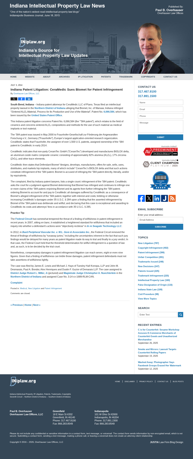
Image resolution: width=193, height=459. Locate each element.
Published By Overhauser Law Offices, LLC (169, 10)
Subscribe (160, 227)
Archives (64, 77)
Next (36, 305)
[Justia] (164, 198)
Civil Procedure (148, 294)
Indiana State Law (150, 289)
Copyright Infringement (153, 248)
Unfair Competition (151, 257)
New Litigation (34, 288)
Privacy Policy (146, 381)
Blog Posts (178, 381)
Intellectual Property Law (154, 280)
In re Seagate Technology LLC (104, 226)
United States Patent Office (46, 115)
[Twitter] (149, 198)
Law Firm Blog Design (166, 442)
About (47, 77)
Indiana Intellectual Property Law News (57, 10)
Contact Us (170, 77)
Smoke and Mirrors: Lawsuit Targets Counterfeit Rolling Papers (157, 351)
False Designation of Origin (155, 285)
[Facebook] (141, 198)
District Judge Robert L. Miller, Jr (29, 273)
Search (180, 314)
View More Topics (147, 298)
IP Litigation (85, 77)
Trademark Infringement (153, 275)
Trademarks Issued (151, 261)
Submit (160, 137)
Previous (17, 305)
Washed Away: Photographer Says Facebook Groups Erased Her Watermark (159, 364)
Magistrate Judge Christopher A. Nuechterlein (90, 273)
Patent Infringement (53, 288)
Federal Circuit (23, 219)
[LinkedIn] (157, 198)
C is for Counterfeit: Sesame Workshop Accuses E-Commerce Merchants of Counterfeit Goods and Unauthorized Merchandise (158, 334)
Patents (106, 77)
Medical (23, 288)
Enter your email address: (150, 215)
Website (30, 77)
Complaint (16, 282)
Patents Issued (148, 271)
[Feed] (172, 198)
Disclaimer (130, 381)
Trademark (126, 77)
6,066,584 (109, 111)
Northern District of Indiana (50, 108)
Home (13, 77)
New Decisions (148, 266)
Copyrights (148, 77)
